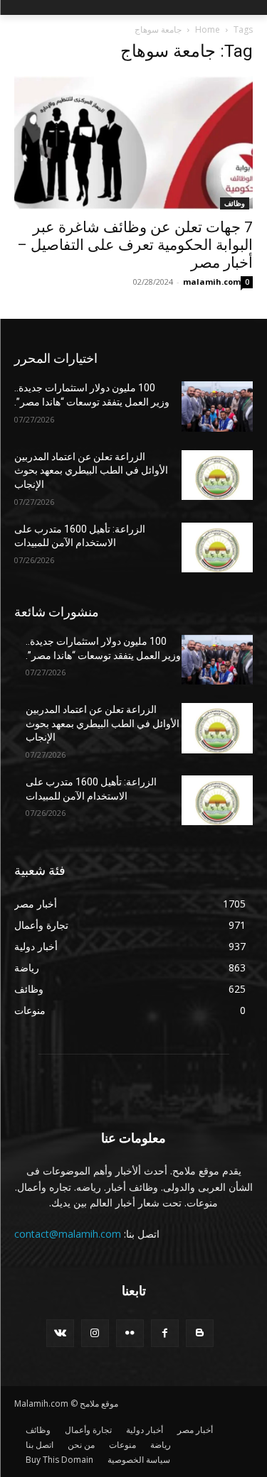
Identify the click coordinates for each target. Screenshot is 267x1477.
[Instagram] (95, 1333)
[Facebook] (165, 1333)
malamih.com (212, 281)
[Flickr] (130, 1333)
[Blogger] (200, 1333)
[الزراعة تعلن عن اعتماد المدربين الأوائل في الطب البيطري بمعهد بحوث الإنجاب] (217, 475)
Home (207, 29)
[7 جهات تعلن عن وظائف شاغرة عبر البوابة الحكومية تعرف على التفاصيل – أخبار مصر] (133, 142)
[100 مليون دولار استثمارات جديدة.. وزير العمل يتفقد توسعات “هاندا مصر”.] (217, 406)
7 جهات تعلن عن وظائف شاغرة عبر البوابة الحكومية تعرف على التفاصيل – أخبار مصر (135, 245)
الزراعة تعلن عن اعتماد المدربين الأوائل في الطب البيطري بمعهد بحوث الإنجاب (91, 470)
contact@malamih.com (67, 1234)
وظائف (234, 203)
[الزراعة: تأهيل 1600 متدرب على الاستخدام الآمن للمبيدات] (217, 547)
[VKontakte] (60, 1333)
